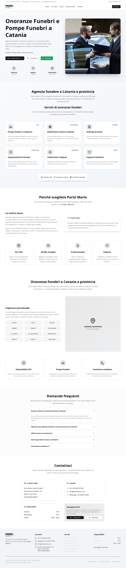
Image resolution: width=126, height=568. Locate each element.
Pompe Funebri (70, 6)
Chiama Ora (34, 58)
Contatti (79, 6)
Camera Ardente (69, 541)
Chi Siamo (54, 6)
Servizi (62, 6)
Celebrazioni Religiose (71, 548)
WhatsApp (48, 58)
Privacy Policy (93, 561)
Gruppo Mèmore (67, 204)
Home (47, 6)
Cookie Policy (117, 561)
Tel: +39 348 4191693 (76, 488)
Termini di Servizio (104, 561)
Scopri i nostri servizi (13, 58)
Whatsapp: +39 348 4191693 (79, 495)
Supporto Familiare (70, 551)
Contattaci (116, 6)
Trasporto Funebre (70, 538)
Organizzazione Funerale (72, 546)
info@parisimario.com (50, 1)
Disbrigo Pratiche (69, 543)
